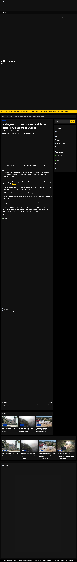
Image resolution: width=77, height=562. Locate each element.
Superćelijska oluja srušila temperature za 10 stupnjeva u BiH (26, 429)
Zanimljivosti (52, 111)
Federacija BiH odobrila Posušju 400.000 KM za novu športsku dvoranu (43, 429)
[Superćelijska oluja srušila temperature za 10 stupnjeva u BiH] (27, 421)
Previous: (14, 404)
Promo (45, 111)
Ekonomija (39, 111)
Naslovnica (4, 111)
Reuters (14, 183)
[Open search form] (75, 112)
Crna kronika (24, 111)
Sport (10, 111)
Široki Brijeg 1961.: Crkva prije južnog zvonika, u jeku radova (9, 429)
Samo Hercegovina (63, 111)
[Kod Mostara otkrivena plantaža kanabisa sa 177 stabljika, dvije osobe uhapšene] (66, 446)
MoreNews (63, 560)
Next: (43, 403)
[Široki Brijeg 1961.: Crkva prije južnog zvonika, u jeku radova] (10, 421)
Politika (32, 111)
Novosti (16, 111)
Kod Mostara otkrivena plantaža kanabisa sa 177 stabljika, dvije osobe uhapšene (65, 455)
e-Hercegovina (8, 61)
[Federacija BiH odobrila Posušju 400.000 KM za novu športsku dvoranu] (44, 421)
